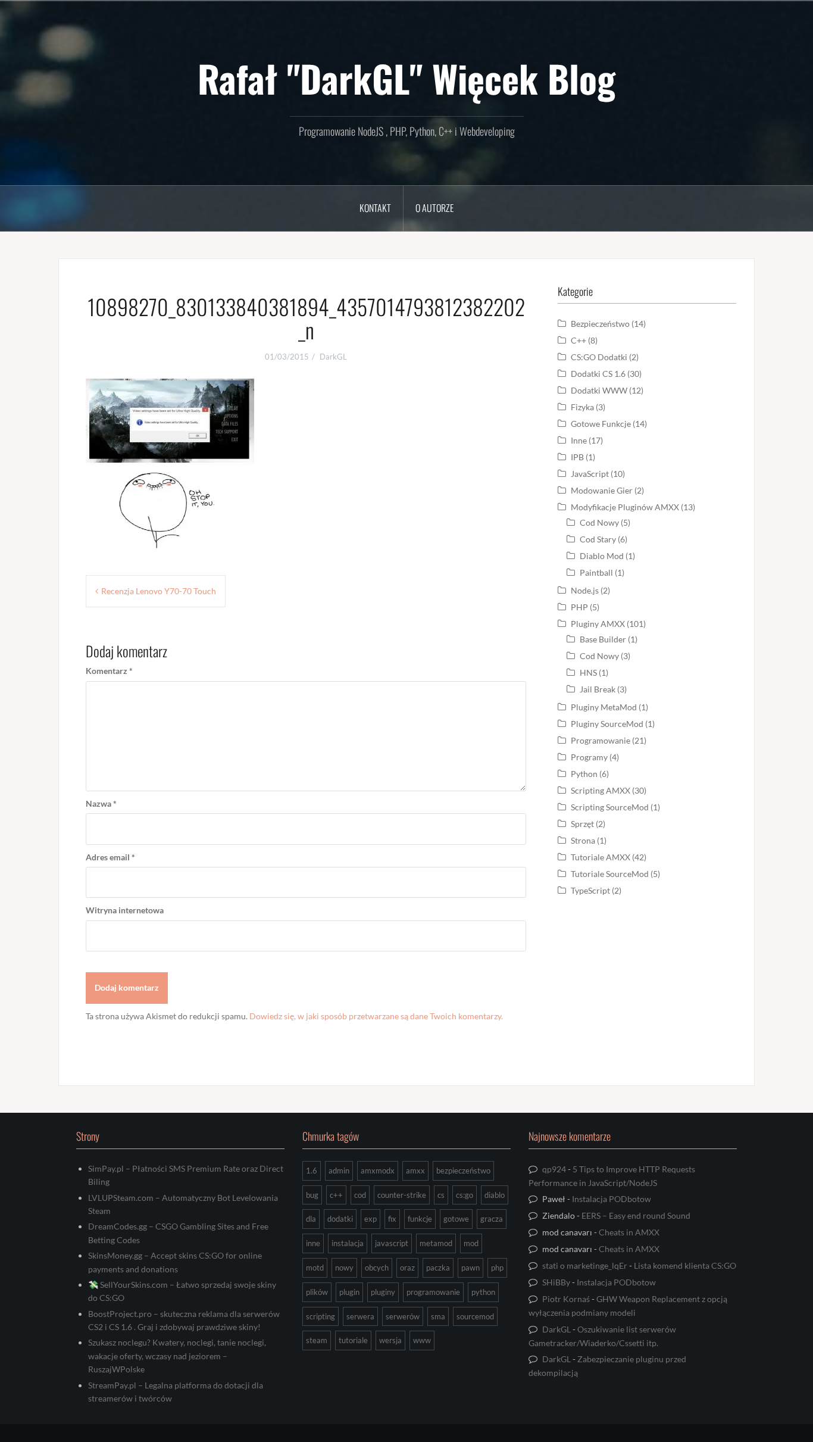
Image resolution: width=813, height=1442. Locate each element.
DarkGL (333, 356)
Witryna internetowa (125, 910)
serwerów (403, 1316)
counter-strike (401, 1195)
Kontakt (375, 208)
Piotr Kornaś (566, 1299)
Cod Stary (598, 539)
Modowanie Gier (602, 490)
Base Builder (603, 639)
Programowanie (600, 740)
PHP (579, 607)
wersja (390, 1340)
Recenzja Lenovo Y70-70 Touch (158, 591)
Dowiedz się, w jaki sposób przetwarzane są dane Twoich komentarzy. (376, 1016)
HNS (588, 672)
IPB (577, 457)
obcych (377, 1267)
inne (313, 1243)
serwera (360, 1316)
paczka (438, 1267)
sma (438, 1316)
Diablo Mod (602, 556)
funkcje (420, 1218)
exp (370, 1218)
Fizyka (582, 407)
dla (311, 1218)
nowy (344, 1267)
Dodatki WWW (599, 390)
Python (584, 774)
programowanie (433, 1292)
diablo (494, 1195)
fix (392, 1218)
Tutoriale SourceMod (610, 874)
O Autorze (434, 208)
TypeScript (590, 890)
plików (317, 1292)
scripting (320, 1316)
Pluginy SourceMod (607, 724)
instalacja (348, 1243)
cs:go (464, 1195)
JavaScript (590, 474)
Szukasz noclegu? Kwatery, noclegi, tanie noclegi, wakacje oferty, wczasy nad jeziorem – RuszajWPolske (177, 1355)
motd (315, 1267)
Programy (589, 757)
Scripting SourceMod (610, 807)
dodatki (340, 1218)
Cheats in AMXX (629, 1232)
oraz (407, 1267)
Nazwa (101, 803)
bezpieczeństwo (463, 1170)
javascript (391, 1243)
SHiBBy (556, 1282)
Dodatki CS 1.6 (598, 374)
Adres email (110, 857)
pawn (470, 1267)
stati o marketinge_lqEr (584, 1265)
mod (471, 1243)
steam (316, 1340)
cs (441, 1195)
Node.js (585, 590)
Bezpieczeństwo (600, 324)
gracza (491, 1218)
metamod (436, 1243)
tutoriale (353, 1340)
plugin (349, 1292)
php (497, 1267)
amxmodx (378, 1170)
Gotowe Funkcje (601, 424)
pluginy (383, 1292)
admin (339, 1170)
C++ (578, 340)
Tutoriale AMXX (600, 857)
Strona (583, 840)
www (422, 1340)
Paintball (596, 572)
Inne (579, 440)
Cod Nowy (599, 522)
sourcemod (475, 1316)
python (483, 1292)
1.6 (311, 1170)
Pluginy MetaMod (604, 707)
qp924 (554, 1169)
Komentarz (109, 671)
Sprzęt (582, 824)
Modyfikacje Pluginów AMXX (625, 507)
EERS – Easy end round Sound (635, 1215)
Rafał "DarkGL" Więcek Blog (406, 78)
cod (360, 1195)
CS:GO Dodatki (599, 357)
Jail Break (597, 689)
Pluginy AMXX (598, 624)
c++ (336, 1195)
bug (312, 1195)
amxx (415, 1170)
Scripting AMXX (600, 790)
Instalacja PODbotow (611, 1199)
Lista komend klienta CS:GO (685, 1265)
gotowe (456, 1218)
